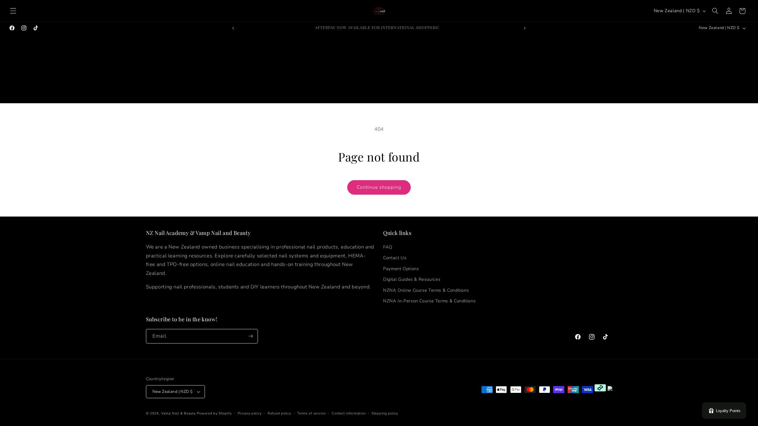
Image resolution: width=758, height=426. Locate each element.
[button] (13, 11)
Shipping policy (385, 413)
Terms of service (311, 413)
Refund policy (279, 413)
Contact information (348, 413)
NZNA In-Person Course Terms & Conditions (429, 301)
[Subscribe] (250, 336)
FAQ (387, 247)
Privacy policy (249, 413)
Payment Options (401, 269)
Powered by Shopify (214, 413)
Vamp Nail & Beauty (178, 413)
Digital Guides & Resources (411, 279)
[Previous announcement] (233, 28)
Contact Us (394, 258)
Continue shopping (379, 187)
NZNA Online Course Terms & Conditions (426, 290)
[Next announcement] (524, 28)
